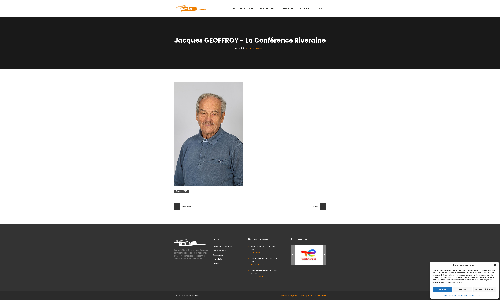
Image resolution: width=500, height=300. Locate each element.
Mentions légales (289, 295)
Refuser (462, 289)
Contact (322, 8)
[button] (494, 265)
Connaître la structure (241, 8)
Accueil (238, 48)
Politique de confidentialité (452, 295)
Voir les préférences (485, 289)
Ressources (287, 8)
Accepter (442, 289)
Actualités (305, 8)
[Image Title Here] (308, 255)
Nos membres (267, 8)
